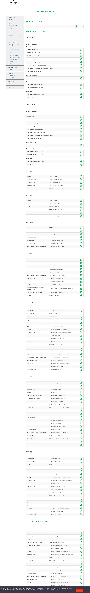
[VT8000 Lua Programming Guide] (81, 354)
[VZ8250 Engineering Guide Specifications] (81, 542)
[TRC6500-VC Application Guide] (81, 120)
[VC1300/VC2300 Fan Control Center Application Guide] (81, 386)
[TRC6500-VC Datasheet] (81, 117)
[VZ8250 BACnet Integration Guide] (81, 564)
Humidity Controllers (14, 33)
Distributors (12, 83)
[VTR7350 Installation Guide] (81, 231)
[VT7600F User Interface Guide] (81, 266)
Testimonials (12, 75)
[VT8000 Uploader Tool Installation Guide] (81, 367)
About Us (10, 73)
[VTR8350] (81, 176)
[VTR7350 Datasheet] (81, 228)
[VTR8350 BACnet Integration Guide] (81, 345)
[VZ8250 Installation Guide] (81, 558)
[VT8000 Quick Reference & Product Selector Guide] (81, 357)
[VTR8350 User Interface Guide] (81, 370)
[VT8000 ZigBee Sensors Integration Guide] (81, 342)
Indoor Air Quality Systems (13, 26)
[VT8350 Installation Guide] (81, 411)
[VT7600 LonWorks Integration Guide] (81, 282)
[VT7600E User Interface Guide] (81, 272)
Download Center (13, 67)
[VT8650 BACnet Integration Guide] (81, 490)
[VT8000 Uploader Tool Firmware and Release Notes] (81, 363)
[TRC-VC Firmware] (81, 94)
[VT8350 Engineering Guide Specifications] (81, 395)
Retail (10, 63)
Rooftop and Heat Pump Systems (15, 22)
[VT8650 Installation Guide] (81, 483)
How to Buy (11, 81)
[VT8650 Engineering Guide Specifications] (81, 468)
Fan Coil (11, 19)
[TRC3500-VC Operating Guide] (81, 56)
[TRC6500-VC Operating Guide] (81, 123)
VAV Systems (12, 28)
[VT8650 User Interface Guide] (81, 514)
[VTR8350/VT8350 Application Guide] (81, 311)
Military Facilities (13, 59)
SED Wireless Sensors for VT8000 (14, 42)
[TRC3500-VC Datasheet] (81, 50)
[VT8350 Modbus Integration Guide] (81, 423)
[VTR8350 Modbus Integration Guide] (81, 348)
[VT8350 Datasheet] (81, 392)
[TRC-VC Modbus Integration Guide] (81, 88)
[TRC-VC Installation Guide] (81, 78)
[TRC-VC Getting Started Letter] (81, 59)
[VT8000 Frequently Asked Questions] (81, 326)
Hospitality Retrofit (13, 55)
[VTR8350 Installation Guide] (81, 336)
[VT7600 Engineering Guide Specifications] (81, 292)
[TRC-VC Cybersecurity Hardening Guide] (81, 65)
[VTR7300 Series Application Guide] (81, 240)
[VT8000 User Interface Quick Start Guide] (81, 360)
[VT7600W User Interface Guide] (81, 269)
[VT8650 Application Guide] (81, 459)
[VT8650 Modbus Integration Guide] (81, 493)
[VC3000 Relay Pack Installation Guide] (81, 234)
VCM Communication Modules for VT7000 (14, 48)
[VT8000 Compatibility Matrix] (81, 314)
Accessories (11, 38)
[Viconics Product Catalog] (79, 26)
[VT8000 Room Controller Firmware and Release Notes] (81, 329)
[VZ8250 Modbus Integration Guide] (81, 567)
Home (8, 8)
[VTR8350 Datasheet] (81, 317)
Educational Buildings (14, 57)
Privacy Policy (36, 589)
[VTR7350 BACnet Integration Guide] (81, 243)
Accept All (79, 590)
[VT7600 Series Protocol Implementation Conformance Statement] (81, 289)
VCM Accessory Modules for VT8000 (15, 45)
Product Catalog (13, 69)
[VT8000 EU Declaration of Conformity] (81, 323)
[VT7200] (81, 186)
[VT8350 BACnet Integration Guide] (81, 420)
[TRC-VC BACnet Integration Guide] (81, 85)
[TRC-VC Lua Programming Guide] (81, 62)
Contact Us (11, 87)
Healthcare (11, 61)
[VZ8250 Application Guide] (81, 533)
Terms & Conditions (14, 77)
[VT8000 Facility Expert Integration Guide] (81, 351)
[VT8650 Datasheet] (81, 465)
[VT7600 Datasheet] (81, 260)
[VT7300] (81, 201)
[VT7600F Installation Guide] (81, 285)
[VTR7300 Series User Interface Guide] (81, 237)
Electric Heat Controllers (15, 35)
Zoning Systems (13, 30)
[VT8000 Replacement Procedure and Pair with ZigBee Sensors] (81, 332)
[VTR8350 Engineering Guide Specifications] (81, 320)
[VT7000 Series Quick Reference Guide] (81, 246)
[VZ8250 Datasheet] (81, 539)
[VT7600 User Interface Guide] (81, 263)
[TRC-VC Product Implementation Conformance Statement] (81, 68)
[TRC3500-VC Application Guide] (81, 53)
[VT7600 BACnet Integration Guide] (81, 279)
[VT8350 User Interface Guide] (81, 445)
